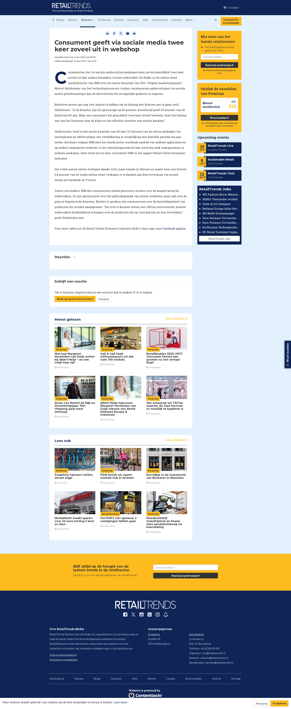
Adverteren (160, 20)
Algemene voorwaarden (64, 659)
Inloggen (103, 299)
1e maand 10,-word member (231, 21)
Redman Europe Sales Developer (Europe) (221, 208)
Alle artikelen (175, 318)
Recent (72, 20)
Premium (104, 20)
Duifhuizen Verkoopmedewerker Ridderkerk (221, 227)
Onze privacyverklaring (63, 654)
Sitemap (236, 678)
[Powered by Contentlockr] (145, 695)
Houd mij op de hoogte (218, 65)
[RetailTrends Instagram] (158, 615)
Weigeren (262, 703)
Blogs (97, 678)
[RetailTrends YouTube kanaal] (141, 615)
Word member (218, 117)
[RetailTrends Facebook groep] (125, 615)
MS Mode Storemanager (218, 213)
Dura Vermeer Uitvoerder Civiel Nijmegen (221, 222)
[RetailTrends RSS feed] (150, 615)
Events (119, 20)
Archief (216, 678)
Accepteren (279, 703)
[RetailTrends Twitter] (133, 615)
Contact (176, 20)
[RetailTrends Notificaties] (166, 615)
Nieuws (78, 678)
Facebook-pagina (174, 228)
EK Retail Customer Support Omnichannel (221, 232)
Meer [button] (189, 20)
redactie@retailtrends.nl (214, 657)
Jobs (145, 20)
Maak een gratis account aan (74, 298)
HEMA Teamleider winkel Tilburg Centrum (221, 199)
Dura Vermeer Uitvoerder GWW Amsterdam (221, 218)
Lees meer (120, 702)
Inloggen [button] (233, 7)
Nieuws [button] (87, 20)
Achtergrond (57, 678)
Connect (133, 20)
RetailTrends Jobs (219, 238)
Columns (116, 678)
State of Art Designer (216, 204)
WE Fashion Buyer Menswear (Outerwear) (221, 194)
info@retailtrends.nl (214, 653)
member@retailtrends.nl (219, 662)
